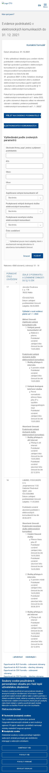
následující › (31, 657)
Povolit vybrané (24, 762)
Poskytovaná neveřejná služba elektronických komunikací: (19, 218)
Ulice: (8, 182)
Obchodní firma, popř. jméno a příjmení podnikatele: (23, 149)
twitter (25, 5)
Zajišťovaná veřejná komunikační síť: (22, 193)
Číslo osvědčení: (13, 231)
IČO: (8, 161)
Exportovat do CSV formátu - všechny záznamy (23, 676)
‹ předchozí (18, 657)
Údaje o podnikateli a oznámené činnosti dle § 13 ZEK (33, 278)
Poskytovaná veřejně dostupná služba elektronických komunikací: (22, 205)
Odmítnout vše (24, 748)
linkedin (29, 5)
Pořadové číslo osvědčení (12, 276)
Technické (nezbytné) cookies (17, 716)
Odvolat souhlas (24, 768)
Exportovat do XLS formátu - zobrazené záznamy (24, 664)
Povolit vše (24, 755)
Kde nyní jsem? (8, 14)
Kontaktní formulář (36, 45)
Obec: (8, 172)
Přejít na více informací (11, 709)
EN (39, 5)
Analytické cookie (12, 731)
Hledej (34, 5)
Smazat (26, 256)
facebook (20, 5)
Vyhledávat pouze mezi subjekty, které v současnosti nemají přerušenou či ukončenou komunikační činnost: (24, 244)
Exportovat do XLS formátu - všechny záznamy (23, 667)
